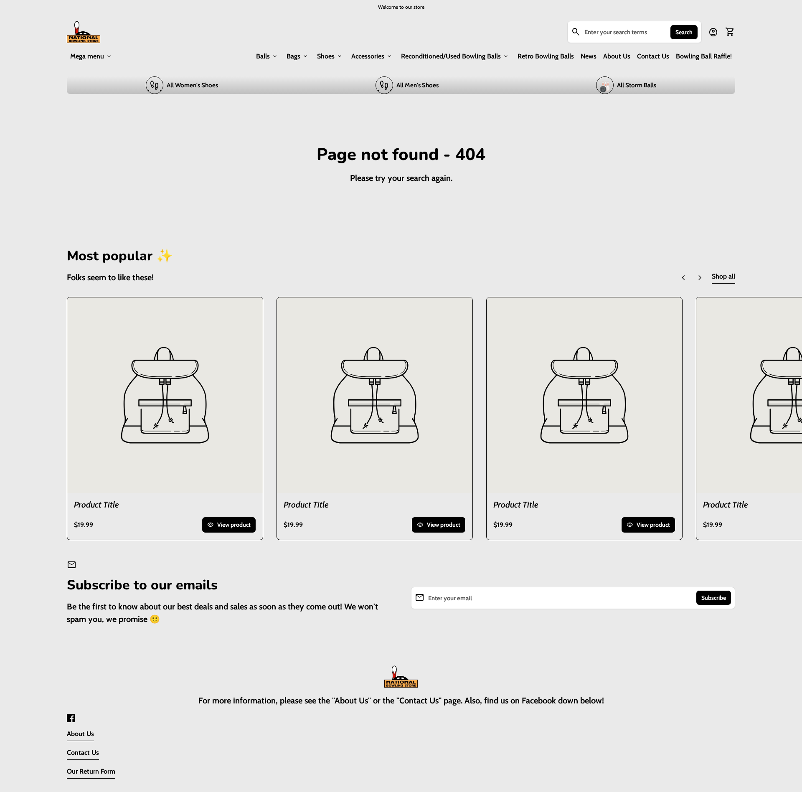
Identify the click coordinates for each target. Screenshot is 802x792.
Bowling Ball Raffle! (704, 56)
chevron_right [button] (700, 278)
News (588, 56)
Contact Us (653, 56)
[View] (165, 395)
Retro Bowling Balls (546, 56)
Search (684, 32)
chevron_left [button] (683, 278)
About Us (616, 56)
